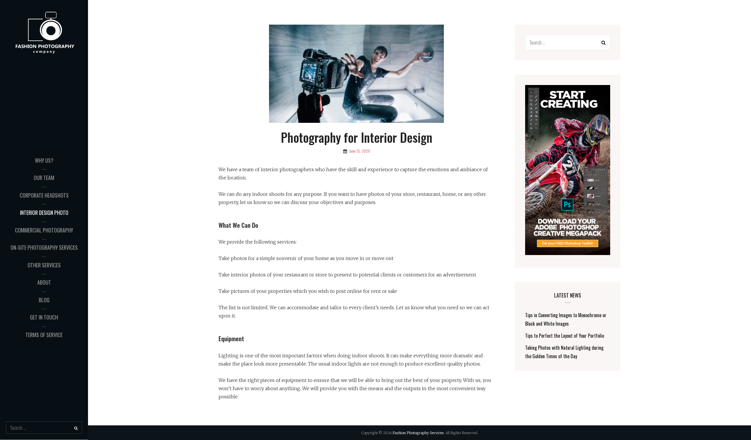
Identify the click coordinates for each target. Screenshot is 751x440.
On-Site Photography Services (44, 247)
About (44, 282)
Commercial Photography (44, 230)
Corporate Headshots (44, 195)
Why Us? (44, 160)
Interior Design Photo (44, 212)
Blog (44, 300)
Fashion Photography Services (418, 433)
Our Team (44, 177)
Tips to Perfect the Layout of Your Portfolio (564, 335)
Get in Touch (44, 317)
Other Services (44, 265)
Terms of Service (44, 335)
